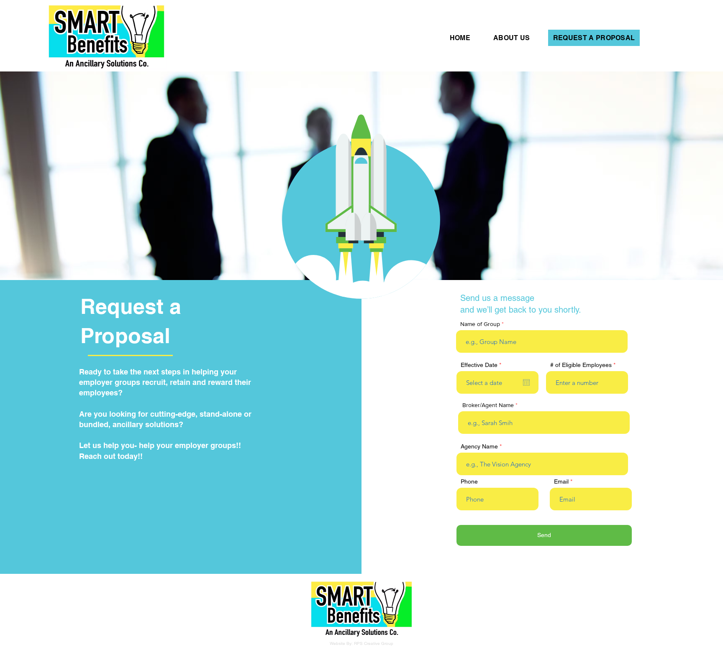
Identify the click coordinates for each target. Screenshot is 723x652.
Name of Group (480, 324)
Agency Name (479, 446)
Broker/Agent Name (488, 405)
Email (561, 481)
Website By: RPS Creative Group (361, 643)
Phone (469, 481)
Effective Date (482, 365)
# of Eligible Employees (581, 365)
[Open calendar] (526, 382)
